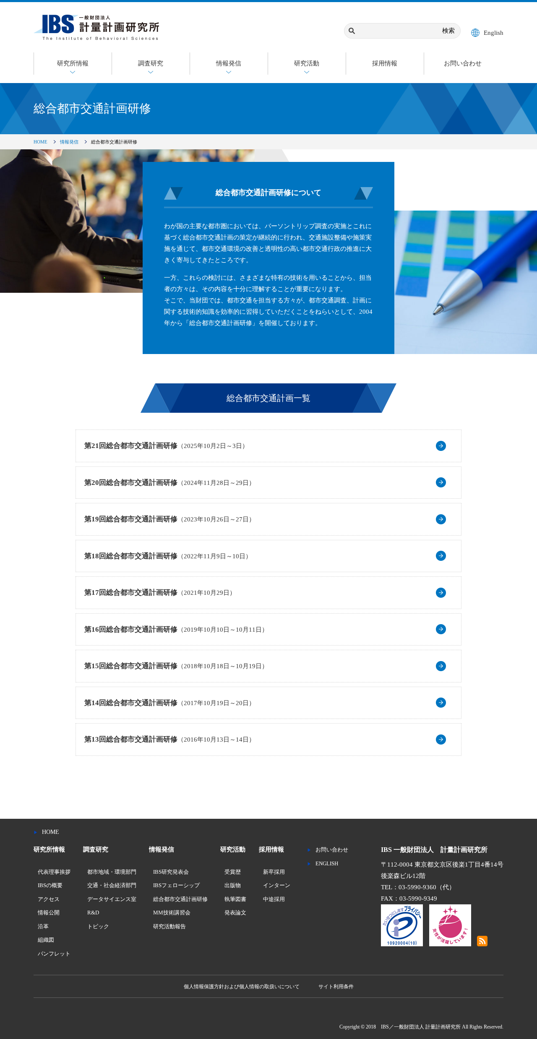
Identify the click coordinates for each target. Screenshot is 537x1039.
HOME (40, 141)
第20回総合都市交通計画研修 (169, 483)
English (493, 32)
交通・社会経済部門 (111, 885)
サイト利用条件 (336, 987)
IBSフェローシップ (176, 885)
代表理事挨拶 (54, 872)
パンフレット (54, 953)
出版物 (232, 885)
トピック (98, 926)
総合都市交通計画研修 (180, 899)
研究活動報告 (169, 926)
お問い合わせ (463, 63)
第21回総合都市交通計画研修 (166, 446)
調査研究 (150, 63)
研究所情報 (73, 63)
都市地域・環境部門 (111, 872)
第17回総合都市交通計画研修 (160, 592)
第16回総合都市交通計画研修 (176, 629)
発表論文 (235, 912)
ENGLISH (326, 863)
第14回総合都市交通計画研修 (169, 703)
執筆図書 (235, 899)
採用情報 (384, 63)
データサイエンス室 (111, 899)
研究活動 (306, 63)
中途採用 (274, 899)
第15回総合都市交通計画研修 (176, 666)
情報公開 (49, 912)
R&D (93, 912)
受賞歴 (232, 872)
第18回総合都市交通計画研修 (168, 556)
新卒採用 (274, 872)
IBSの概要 (50, 885)
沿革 (43, 926)
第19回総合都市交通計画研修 (169, 519)
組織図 (46, 940)
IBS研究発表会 (171, 872)
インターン (276, 885)
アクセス (49, 899)
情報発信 (228, 63)
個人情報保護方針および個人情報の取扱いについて (242, 987)
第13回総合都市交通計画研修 (169, 739)
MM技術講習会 (171, 912)
